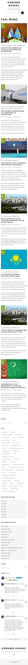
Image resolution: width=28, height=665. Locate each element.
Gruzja (2, 537)
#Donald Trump (5, 72)
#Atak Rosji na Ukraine (19, 239)
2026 (2, 501)
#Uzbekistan (4, 79)
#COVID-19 (21, 437)
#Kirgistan (23, 350)
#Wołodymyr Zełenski (7, 244)
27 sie (6, 618)
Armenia (3, 526)
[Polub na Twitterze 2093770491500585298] (10, 612)
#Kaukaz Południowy (6, 459)
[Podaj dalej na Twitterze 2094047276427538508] (8, 596)
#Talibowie (4, 483)
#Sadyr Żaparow (12, 472)
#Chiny (22, 183)
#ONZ (20, 74)
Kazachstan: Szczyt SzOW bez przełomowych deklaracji (13, 164)
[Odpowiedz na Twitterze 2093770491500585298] (5, 612)
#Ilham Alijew (14, 72)
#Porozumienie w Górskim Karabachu (17, 467)
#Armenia (5, 70)
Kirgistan (21, 106)
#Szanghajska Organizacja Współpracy (12, 298)
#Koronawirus (13, 461)
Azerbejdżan (4, 529)
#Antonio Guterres (8, 183)
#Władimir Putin (13, 79)
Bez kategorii (4, 534)
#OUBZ (3, 467)
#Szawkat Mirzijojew (12, 77)
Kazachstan (15, 45)
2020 (2, 517)
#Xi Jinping (18, 300)
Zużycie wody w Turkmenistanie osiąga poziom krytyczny (14, 331)
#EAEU (14, 440)
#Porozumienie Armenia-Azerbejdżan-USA (12, 75)
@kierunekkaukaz (20, 583)
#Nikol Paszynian (5, 464)
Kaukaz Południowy (6, 540)
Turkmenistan (12, 108)
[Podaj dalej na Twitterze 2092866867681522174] (8, 634)
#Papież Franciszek (15, 296)
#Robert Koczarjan (20, 469)
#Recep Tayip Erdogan (7, 469)
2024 (2, 506)
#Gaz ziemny (5, 445)
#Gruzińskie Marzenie (16, 445)
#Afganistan (6, 133)
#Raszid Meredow (10, 241)
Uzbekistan (22, 45)
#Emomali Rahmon (6, 443)
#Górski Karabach (6, 451)
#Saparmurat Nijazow (19, 408)
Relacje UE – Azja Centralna (8, 550)
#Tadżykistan (8, 352)
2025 (2, 504)
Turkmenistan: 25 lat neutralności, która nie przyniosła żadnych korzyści (13, 385)
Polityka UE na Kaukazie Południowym (10, 548)
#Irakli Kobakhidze (6, 453)
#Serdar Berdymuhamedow (8, 478)
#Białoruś (17, 183)
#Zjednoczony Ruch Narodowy (8, 491)
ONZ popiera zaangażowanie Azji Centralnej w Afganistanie (12, 112)
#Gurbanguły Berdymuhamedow (16, 448)
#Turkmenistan (15, 242)
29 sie (6, 602)
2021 (2, 514)
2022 (2, 512)
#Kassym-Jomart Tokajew (8, 185)
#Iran (14, 453)
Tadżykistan (4, 108)
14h (5, 585)
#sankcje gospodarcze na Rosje (9, 475)
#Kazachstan (14, 74)
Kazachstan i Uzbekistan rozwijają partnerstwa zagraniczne (11, 49)
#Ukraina (23, 242)
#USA (19, 77)
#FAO (18, 350)
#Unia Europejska (6, 300)
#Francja (16, 443)
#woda (11, 354)
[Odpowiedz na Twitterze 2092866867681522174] (5, 634)
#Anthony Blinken (8, 239)
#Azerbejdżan (12, 70)
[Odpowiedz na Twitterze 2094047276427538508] (5, 596)
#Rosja (3, 77)
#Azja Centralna (21, 70)
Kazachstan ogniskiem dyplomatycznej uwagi (10, 275)
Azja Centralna (6, 45)
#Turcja (12, 483)
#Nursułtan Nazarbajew (18, 464)
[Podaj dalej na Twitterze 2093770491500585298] (8, 612)
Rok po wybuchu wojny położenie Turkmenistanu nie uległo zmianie (12, 220)
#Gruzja (4, 448)
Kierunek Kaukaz (14, 4)
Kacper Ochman (10, 584)
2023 (2, 509)
